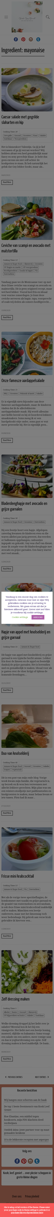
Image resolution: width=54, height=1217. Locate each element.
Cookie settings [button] (20, 617)
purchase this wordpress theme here (27, 1213)
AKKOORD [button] (38, 617)
